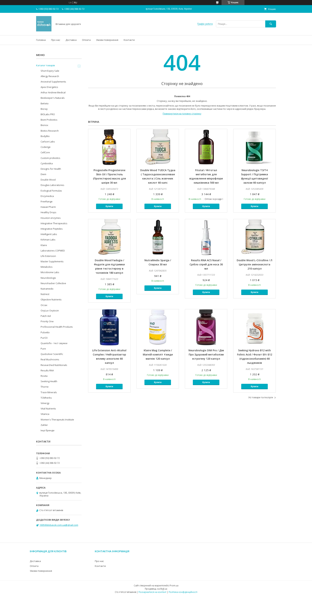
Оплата (86, 40)
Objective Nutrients (51, 299)
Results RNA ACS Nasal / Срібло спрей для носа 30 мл (206, 264)
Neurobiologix (48, 277)
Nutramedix (47, 288)
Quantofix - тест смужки (54, 343)
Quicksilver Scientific (52, 354)
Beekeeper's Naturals (53, 97)
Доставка (71, 40)
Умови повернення (107, 40)
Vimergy (45, 403)
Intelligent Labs (49, 234)
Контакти (129, 40)
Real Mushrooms (50, 359)
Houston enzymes (51, 218)
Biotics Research (50, 130)
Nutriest (45, 294)
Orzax (44, 305)
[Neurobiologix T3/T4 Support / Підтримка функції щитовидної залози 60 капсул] (254, 147)
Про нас (55, 40)
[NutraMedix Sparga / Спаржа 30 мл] (158, 237)
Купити (109, 206)
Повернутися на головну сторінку (182, 113)
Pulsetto (45, 332)
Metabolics (47, 266)
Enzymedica (47, 196)
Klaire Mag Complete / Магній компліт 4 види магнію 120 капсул (158, 354)
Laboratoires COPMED (53, 250)
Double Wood (48, 179)
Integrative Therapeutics (54, 223)
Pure (43, 348)
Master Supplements (52, 261)
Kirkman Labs (48, 239)
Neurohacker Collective (53, 283)
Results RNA (47, 370)
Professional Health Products (57, 326)
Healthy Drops (48, 212)
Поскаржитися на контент (152, 592)
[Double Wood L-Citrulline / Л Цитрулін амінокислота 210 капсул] (254, 237)
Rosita (44, 375)
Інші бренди (47, 430)
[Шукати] (270, 23)
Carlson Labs (48, 141)
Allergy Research (50, 76)
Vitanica (45, 414)
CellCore (45, 152)
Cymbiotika (47, 163)
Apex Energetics (49, 87)
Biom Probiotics (49, 119)
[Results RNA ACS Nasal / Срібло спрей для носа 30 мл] (206, 237)
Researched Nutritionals (54, 365)
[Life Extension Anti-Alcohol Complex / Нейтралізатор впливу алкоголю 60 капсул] (109, 327)
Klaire (44, 245)
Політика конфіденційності (183, 592)
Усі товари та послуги (260, 397)
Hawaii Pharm (48, 207)
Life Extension (48, 256)
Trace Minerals (49, 392)
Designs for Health (51, 168)
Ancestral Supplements (53, 81)
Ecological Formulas (51, 190)
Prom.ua (174, 585)
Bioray (44, 108)
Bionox (44, 125)
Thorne (45, 386)
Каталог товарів (45, 65)
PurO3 (44, 337)
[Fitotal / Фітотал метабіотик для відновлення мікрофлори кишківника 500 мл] (206, 147)
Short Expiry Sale (50, 70)
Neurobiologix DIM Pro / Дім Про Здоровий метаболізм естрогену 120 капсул (206, 354)
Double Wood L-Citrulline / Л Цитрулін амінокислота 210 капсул (254, 264)
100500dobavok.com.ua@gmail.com (58, 525)
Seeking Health (49, 381)
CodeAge (46, 147)
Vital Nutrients (48, 408)
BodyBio (45, 136)
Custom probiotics (50, 158)
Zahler (44, 425)
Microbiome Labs (50, 272)
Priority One (47, 321)
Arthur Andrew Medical (53, 92)
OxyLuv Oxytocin (50, 310)
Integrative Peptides (52, 228)
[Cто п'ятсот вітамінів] (43, 30)
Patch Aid (46, 316)
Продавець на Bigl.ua (156, 588)
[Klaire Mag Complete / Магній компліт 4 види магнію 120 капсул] (158, 327)
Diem (43, 174)
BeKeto (45, 103)
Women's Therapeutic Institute (57, 419)
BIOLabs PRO (48, 114)
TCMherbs (46, 397)
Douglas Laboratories (52, 185)
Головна (41, 40)
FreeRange (47, 201)
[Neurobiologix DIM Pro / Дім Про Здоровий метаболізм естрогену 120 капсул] (206, 327)
